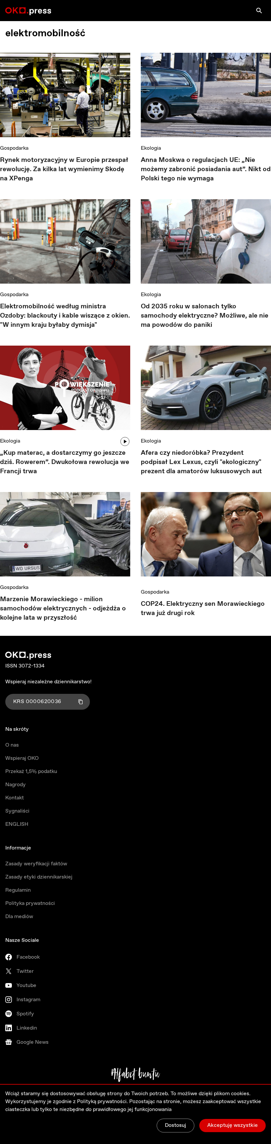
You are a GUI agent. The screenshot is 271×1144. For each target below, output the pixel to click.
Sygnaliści (17, 811)
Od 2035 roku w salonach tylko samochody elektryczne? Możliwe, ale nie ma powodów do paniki (204, 315)
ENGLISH (16, 824)
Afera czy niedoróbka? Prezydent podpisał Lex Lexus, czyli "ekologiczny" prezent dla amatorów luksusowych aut (201, 462)
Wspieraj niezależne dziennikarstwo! (48, 681)
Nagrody (15, 784)
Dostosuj (175, 1125)
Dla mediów (19, 916)
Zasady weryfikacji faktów (36, 863)
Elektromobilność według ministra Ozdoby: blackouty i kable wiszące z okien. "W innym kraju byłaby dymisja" (65, 315)
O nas (12, 745)
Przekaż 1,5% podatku (31, 771)
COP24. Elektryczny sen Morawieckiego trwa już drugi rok (203, 609)
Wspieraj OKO (22, 758)
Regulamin (18, 890)
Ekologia (151, 148)
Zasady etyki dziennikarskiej (38, 877)
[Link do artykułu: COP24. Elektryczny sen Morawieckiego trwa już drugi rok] (206, 536)
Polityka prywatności (30, 903)
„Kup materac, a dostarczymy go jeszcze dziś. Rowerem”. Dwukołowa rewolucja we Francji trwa (64, 462)
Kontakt (14, 797)
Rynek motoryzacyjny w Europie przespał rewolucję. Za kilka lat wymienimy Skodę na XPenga (64, 169)
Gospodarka (14, 148)
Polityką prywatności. (102, 1101)
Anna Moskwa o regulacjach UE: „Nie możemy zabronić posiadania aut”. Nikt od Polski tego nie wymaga (206, 169)
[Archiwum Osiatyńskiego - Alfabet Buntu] (135, 1074)
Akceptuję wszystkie (232, 1125)
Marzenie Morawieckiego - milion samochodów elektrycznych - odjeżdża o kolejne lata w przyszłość (63, 608)
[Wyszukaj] (259, 10)
